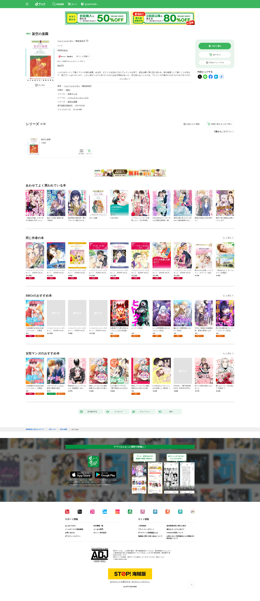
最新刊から (228, 131)
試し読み (41, 85)
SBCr (68, 90)
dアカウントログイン (73, 536)
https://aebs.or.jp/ (121, 559)
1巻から (218, 131)
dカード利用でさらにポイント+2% (70, 61)
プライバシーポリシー (146, 529)
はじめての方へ (70, 526)
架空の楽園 (46, 139)
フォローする (87, 41)
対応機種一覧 (98, 526)
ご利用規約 (142, 526)
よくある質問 (98, 529)
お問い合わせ (70, 533)
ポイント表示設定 (99, 533)
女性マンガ (72, 94)
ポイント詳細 (81, 56)
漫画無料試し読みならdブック (35, 429)
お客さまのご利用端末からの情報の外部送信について (180, 537)
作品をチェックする (216, 62)
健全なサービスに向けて (175, 529)
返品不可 (60, 65)
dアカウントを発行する (120, 582)
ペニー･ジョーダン (65, 41)
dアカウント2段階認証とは (148, 533)
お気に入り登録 (192, 124)
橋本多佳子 (80, 41)
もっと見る (227, 238)
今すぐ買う (217, 46)
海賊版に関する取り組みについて (150, 536)
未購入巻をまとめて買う (221, 124)
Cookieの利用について (175, 533)
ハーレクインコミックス (78, 98)
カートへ (217, 55)
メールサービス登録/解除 (74, 529)
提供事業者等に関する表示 (176, 526)
